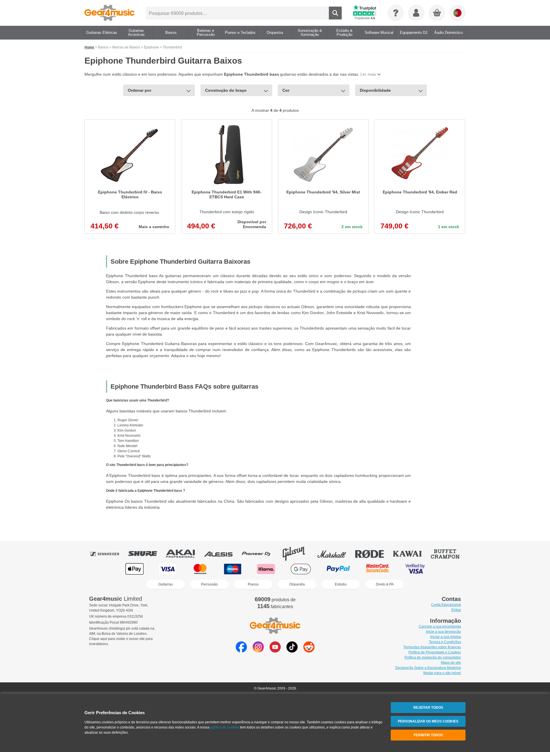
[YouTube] (275, 651)
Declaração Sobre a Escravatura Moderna (428, 668)
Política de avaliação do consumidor (432, 657)
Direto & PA (385, 584)
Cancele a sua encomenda (440, 626)
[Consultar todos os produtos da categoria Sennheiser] (109, 553)
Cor (285, 90)
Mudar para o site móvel (442, 673)
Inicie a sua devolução (443, 632)
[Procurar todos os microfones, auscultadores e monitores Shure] (147, 553)
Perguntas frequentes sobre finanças (432, 647)
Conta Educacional (446, 605)
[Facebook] (241, 651)
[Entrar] (416, 13)
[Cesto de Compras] (437, 13)
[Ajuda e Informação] (395, 13)
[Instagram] (258, 651)
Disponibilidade (375, 90)
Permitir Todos (428, 735)
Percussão (209, 584)
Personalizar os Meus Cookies (428, 721)
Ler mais (368, 74)
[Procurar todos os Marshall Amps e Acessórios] (336, 553)
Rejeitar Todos (428, 708)
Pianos (253, 584)
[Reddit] (309, 651)
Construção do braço (226, 90)
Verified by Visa (415, 569)
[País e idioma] (457, 13)
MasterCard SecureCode (378, 569)
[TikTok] (292, 651)
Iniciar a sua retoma (445, 637)
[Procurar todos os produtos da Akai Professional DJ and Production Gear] (184, 553)
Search (335, 13)
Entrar (456, 610)
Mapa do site (451, 663)
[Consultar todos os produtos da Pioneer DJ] (260, 553)
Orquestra (297, 584)
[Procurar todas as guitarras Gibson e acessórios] (298, 553)
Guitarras (165, 584)
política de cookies (224, 727)
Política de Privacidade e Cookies (434, 652)
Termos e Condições (445, 642)
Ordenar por (139, 90)
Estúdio (341, 584)
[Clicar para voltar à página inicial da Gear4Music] (110, 13)
